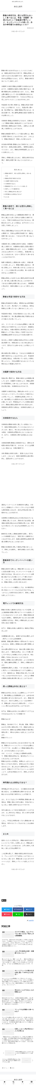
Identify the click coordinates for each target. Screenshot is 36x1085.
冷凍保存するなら (10, 183)
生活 (5, 900)
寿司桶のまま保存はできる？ (13, 194)
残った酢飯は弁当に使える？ (13, 191)
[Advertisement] (18, 50)
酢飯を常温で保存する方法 (13, 178)
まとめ (7, 197)
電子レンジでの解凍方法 (12, 189)
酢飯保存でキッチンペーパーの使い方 (16, 186)
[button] (32, 519)
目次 (15, 169)
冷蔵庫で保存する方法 (11, 181)
